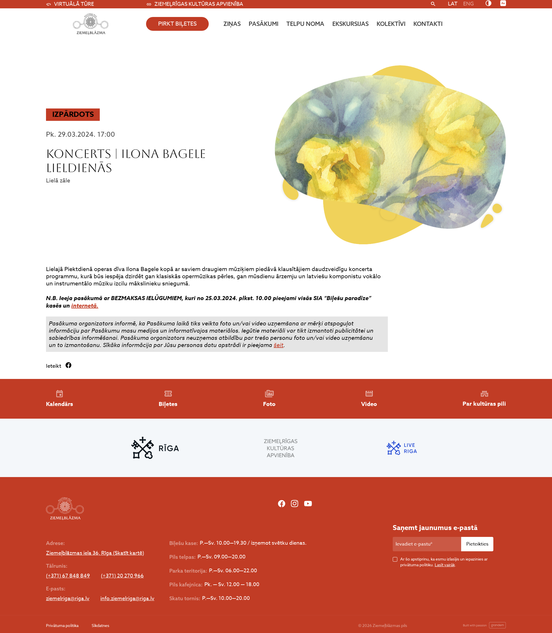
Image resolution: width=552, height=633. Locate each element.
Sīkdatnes (100, 625)
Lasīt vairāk (445, 564)
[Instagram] (294, 504)
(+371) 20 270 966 (122, 576)
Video (369, 404)
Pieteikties (477, 544)
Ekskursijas (350, 23)
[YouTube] (308, 504)
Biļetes (168, 404)
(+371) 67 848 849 (68, 576)
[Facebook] (281, 504)
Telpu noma (305, 23)
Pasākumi (263, 23)
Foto (269, 404)
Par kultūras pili (484, 403)
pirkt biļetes (177, 24)
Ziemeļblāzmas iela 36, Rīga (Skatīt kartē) (95, 553)
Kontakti (427, 23)
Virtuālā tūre (74, 4)
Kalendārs (59, 404)
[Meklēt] (433, 4)
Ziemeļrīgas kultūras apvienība (198, 4)
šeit (278, 345)
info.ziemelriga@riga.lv (127, 598)
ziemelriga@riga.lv (67, 598)
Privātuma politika (62, 625)
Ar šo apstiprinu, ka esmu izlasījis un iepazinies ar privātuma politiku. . (444, 561)
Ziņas (232, 23)
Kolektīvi (391, 23)
